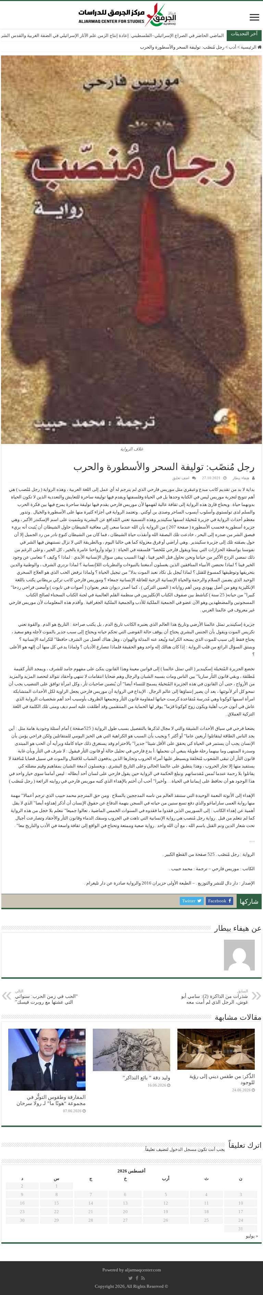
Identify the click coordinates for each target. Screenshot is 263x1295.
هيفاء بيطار (241, 478)
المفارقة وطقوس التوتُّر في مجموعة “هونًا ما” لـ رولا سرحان (51, 1100)
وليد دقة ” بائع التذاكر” (146, 1077)
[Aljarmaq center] (127, 13)
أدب (232, 47)
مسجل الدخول (183, 1149)
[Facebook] (137, 1278)
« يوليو (252, 1236)
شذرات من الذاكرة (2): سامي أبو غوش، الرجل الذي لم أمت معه (214, 997)
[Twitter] (131, 1278)
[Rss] (143, 1278)
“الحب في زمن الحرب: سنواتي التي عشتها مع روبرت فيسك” (46, 997)
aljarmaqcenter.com (143, 1269)
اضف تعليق (180, 478)
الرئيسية (249, 47)
